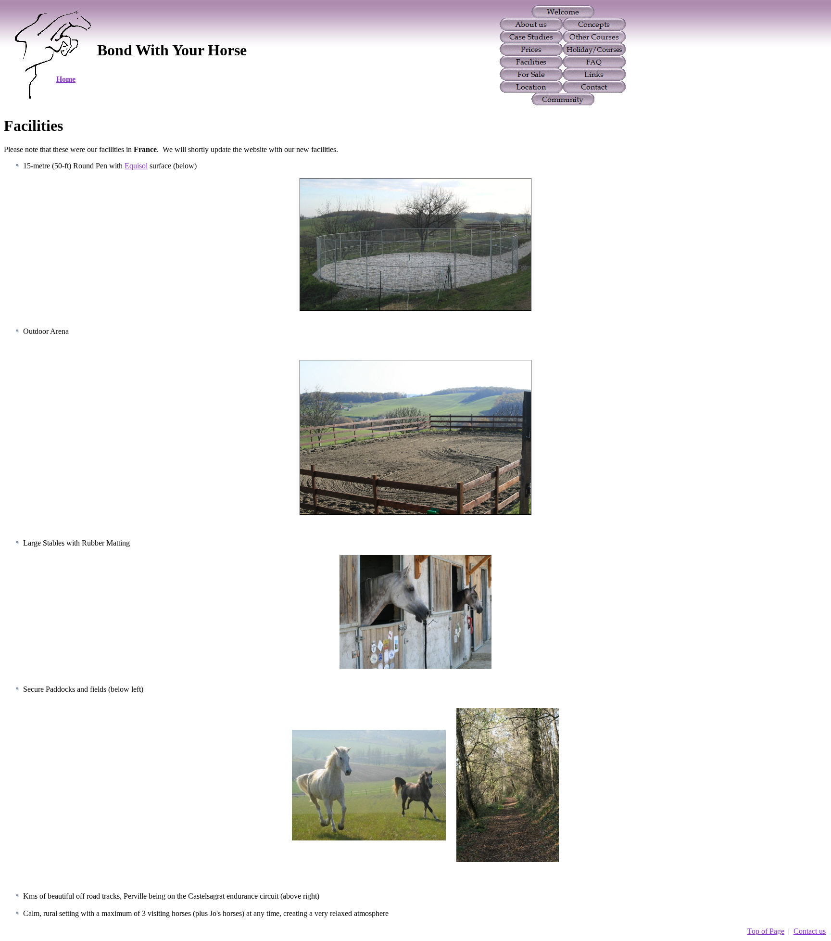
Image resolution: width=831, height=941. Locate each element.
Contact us (809, 931)
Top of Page (765, 931)
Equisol (136, 166)
